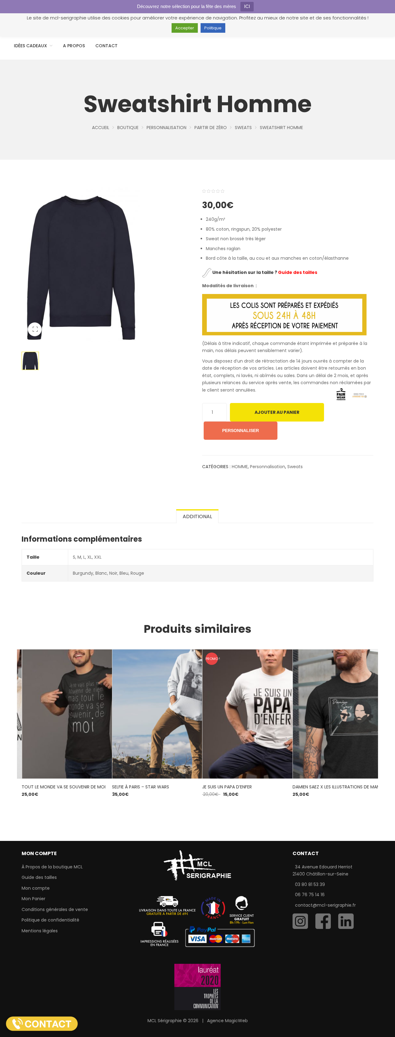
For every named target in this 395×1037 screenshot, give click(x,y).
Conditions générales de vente (55, 909)
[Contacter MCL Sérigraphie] (42, 1023)
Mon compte (36, 888)
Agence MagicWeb (227, 1021)
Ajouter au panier (277, 412)
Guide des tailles (39, 877)
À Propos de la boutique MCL (52, 867)
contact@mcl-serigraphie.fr (325, 905)
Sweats (243, 127)
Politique (213, 28)
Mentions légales (40, 931)
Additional (197, 516)
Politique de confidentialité (50, 920)
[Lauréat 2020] (197, 987)
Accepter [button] (184, 28)
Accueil (100, 127)
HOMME (240, 467)
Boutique (128, 127)
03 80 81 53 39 (310, 884)
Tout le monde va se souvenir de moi (64, 787)
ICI (247, 6)
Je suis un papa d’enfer (227, 787)
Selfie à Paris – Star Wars (140, 787)
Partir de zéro (210, 127)
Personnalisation (166, 127)
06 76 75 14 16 (310, 895)
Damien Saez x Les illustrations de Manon (339, 787)
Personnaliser (240, 430)
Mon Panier (33, 899)
